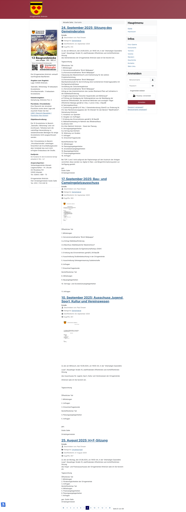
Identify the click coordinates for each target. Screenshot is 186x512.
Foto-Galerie (132, 44)
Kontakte (131, 63)
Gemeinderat (76, 41)
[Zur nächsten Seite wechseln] (106, 508)
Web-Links (131, 66)
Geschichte (132, 60)
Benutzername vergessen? (137, 110)
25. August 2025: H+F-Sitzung (84, 440)
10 (94, 508)
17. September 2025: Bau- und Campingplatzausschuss (84, 180)
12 (102, 508)
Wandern (131, 57)
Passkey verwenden (143, 96)
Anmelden (141, 102)
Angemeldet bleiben (137, 91)
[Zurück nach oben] (182, 508)
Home (130, 28)
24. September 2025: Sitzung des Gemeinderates (86, 29)
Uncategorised (77, 450)
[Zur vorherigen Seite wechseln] (67, 508)
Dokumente (132, 48)
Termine (131, 51)
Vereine (130, 54)
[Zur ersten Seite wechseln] (63, 508)
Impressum (132, 32)
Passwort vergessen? (135, 107)
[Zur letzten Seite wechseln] (110, 508)
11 (98, 508)
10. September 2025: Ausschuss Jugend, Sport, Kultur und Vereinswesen (92, 299)
